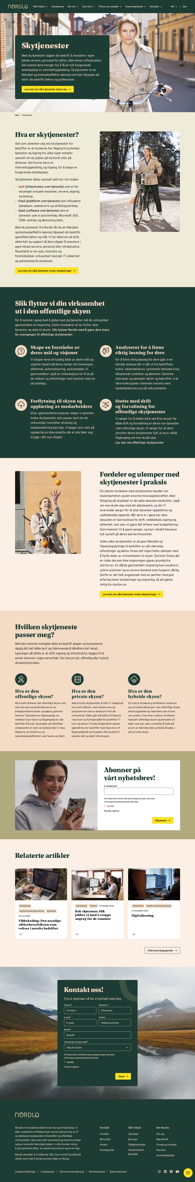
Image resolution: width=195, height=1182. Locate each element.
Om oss (71, 6)
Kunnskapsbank (134, 6)
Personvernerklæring (72, 1171)
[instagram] (159, 1171)
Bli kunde (105, 1139)
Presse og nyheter (109, 6)
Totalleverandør (137, 1144)
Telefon (102, 1017)
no (172, 6)
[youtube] (177, 1171)
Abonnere (161, 820)
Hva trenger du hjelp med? (76, 1041)
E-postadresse (110, 785)
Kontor (103, 1144)
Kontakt (154, 6)
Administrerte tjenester (136, 1152)
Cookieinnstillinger (25, 1171)
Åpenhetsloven (118, 1171)
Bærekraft (162, 1139)
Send (121, 1076)
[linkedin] (165, 1171)
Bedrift (67, 1029)
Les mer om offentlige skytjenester (139, 442)
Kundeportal (107, 1150)
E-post (67, 1017)
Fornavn (68, 1004)
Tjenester (133, 1134)
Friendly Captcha (111, 810)
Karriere (87, 6)
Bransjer (133, 1139)
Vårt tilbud (39, 6)
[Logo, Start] (27, 1114)
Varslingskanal (97, 1171)
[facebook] (171, 1171)
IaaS (21, 186)
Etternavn (104, 1004)
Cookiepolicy (48, 1171)
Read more (20, 934)
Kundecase (58, 6)
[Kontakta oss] (188, 1172)
